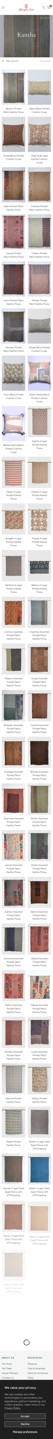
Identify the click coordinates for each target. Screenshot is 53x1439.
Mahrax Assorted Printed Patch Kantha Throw (39, 1009)
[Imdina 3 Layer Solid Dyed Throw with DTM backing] (13, 1262)
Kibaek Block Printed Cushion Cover (39, 349)
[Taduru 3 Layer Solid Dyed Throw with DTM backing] (13, 1215)
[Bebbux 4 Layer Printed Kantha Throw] (39, 565)
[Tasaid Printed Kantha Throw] (13, 1122)
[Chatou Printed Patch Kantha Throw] (39, 231)
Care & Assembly (36, 1368)
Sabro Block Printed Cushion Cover (39, 110)
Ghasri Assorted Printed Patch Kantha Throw (39, 869)
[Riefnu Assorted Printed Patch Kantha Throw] (13, 985)
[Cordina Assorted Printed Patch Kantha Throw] (39, 705)
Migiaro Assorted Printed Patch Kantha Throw (13, 682)
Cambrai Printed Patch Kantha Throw (39, 208)
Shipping (32, 1363)
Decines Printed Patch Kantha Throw (13, 349)
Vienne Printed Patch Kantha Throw (13, 255)
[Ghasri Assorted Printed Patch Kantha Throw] (39, 845)
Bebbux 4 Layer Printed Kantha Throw (39, 589)
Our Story (7, 1363)
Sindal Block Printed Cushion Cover (13, 157)
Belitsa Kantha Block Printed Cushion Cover (13, 449)
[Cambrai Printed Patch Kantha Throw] (39, 184)
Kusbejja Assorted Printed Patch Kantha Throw (13, 775)
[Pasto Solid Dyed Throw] (39, 1262)
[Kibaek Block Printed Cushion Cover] (39, 326)
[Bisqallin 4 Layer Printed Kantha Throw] (13, 519)
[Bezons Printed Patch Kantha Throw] (13, 87)
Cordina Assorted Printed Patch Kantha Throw (39, 729)
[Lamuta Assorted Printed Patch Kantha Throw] (13, 845)
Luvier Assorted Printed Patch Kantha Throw (39, 1055)
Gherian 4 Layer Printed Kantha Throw (39, 495)
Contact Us (8, 1377)
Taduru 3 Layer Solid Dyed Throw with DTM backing (13, 1238)
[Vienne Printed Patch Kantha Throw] (13, 231)
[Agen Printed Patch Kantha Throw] (13, 184)
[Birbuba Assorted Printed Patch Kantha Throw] (39, 752)
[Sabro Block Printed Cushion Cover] (39, 87)
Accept (25, 1416)
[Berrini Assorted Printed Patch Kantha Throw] (39, 892)
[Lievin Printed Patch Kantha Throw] (13, 279)
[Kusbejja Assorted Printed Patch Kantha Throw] (13, 752)
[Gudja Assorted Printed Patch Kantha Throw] (39, 659)
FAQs (30, 1377)
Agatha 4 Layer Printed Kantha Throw (39, 445)
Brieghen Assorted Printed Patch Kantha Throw (13, 729)
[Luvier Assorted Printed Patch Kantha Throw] (39, 1032)
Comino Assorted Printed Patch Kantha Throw (13, 635)
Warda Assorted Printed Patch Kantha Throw (39, 962)
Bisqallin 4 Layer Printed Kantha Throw (14, 542)
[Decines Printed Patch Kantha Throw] (13, 326)
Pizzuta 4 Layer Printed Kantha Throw (39, 542)
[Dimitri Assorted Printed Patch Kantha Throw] (39, 799)
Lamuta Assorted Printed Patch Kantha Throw (13, 869)
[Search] (43, 7)
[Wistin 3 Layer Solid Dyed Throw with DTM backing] (39, 1168)
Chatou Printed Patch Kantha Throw (39, 255)
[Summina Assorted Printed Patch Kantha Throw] (13, 939)
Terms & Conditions (38, 1373)
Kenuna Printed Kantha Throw (13, 1100)
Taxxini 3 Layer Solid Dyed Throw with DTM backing (39, 1238)
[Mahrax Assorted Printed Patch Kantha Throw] (39, 985)
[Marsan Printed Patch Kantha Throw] (39, 279)
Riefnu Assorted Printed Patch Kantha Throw (13, 1009)
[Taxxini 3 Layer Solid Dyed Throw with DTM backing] (39, 1215)
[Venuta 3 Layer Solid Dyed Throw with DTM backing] (13, 1168)
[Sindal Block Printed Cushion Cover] (13, 134)
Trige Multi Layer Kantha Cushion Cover (39, 159)
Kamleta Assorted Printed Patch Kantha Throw (14, 1055)
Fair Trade (7, 1368)
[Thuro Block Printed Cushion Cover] (13, 373)
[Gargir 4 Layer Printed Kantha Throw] (13, 472)
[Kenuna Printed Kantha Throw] (13, 1079)
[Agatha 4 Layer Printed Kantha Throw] (39, 421)
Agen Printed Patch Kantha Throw (13, 208)
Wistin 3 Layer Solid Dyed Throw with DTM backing (39, 1192)
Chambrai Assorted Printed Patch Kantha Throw (39, 635)
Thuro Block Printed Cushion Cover (14, 396)
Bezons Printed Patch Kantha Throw (13, 110)
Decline (25, 1424)
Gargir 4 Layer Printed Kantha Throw (13, 495)
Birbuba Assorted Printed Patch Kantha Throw (39, 775)
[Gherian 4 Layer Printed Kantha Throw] (39, 472)
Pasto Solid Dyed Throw (39, 1283)
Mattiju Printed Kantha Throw (39, 1100)
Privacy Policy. (13, 1408)
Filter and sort (11, 61)
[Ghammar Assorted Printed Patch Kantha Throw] (13, 799)
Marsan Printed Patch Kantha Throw (39, 302)
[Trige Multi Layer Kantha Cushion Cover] (39, 134)
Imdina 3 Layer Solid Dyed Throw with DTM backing (13, 1285)
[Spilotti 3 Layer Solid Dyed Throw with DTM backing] (39, 1122)
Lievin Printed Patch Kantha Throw (14, 302)
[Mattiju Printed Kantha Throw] (39, 1079)
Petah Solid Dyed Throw (13, 1330)
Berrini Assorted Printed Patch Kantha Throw (39, 915)
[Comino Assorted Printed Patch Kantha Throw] (13, 612)
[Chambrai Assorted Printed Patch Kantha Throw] (39, 612)
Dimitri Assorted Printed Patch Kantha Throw (39, 822)
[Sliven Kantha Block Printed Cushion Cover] (39, 373)
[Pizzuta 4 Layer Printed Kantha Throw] (39, 519)
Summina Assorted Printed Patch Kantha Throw (13, 962)
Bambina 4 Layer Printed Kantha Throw (13, 589)
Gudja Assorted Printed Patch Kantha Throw (39, 682)
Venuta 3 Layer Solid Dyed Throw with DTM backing (13, 1192)
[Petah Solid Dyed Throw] (13, 1308)
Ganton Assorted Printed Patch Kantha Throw (13, 915)
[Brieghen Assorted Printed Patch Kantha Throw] (13, 705)
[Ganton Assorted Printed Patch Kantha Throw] (13, 892)
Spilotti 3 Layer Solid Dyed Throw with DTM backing (39, 1145)
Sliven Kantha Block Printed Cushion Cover (39, 398)
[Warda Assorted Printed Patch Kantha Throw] (39, 939)
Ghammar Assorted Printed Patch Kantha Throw (14, 822)
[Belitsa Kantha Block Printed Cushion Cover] (13, 423)
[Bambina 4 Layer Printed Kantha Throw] (13, 565)
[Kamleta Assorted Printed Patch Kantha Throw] (13, 1032)
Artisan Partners (10, 1373)
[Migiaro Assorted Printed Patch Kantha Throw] (13, 659)
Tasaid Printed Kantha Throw (13, 1143)
